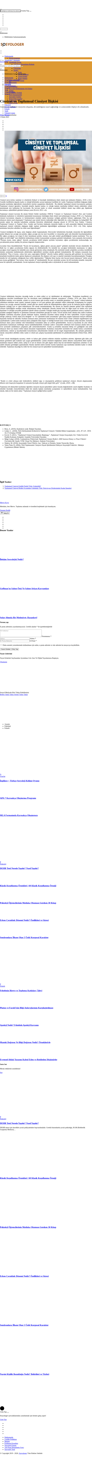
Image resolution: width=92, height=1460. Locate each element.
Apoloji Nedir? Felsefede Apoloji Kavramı (19, 1025)
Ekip (6, 5)
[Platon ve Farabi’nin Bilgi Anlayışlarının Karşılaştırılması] (8, 1003)
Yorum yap (4, 622)
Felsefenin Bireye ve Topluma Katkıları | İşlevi (21, 990)
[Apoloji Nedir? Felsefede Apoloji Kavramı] (8, 1021)
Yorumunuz (46, 636)
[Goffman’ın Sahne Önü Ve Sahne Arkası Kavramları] (19, 584)
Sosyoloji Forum (10, 1445)
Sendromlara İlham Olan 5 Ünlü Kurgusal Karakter (24, 937)
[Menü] (1, 60)
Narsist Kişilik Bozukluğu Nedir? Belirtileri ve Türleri (24, 1374)
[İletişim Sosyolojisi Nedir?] (19, 555)
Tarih (6, 90)
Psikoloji (7, 84)
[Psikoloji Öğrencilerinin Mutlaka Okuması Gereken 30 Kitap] (8, 899)
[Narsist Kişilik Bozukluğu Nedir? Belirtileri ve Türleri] (36, 1370)
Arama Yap (25, 11)
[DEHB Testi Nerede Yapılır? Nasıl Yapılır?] (36, 860)
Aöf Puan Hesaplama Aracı (14, 1447)
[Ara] (30, 11)
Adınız (33, 638)
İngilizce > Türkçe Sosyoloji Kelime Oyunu (19, 781)
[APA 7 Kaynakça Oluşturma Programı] (8, 794)
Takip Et (6, 513)
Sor (1, 1072)
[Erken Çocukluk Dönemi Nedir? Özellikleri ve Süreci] (8, 916)
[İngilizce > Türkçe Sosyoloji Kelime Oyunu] (36, 772)
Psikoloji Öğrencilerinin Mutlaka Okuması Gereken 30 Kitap (28, 903)
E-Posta (33, 641)
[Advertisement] (46, 279)
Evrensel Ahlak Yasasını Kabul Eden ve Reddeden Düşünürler (28, 1059)
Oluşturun (3, 662)
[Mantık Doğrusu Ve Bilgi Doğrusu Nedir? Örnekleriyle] (8, 1038)
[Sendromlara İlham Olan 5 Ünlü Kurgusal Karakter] (8, 933)
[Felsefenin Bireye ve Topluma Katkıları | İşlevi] (36, 982)
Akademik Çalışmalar (12, 80)
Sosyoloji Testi (9, 1449)
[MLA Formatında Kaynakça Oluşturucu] (8, 811)
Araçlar (2, 775)
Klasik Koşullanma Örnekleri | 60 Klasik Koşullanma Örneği (28, 885)
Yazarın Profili (5, 510)
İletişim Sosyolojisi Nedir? (12, 559)
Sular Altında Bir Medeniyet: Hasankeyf (18, 617)
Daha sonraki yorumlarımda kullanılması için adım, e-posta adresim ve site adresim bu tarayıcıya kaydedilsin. (41, 645)
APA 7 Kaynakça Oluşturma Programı (18, 798)
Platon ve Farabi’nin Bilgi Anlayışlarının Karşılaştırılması (26, 1008)
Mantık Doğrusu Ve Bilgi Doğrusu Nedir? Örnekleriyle (25, 1042)
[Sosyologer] (12, 48)
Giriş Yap (4, 29)
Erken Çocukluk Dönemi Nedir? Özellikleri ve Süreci (24, 920)
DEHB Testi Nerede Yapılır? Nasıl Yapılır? (19, 868)
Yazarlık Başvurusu (11, 3)
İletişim (7, 94)
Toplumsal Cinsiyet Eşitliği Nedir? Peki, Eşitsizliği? (22, 486)
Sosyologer (4, 62)
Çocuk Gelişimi (10, 86)
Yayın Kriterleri (14, 58)
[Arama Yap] (1, 9)
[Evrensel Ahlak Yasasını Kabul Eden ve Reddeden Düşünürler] (8, 1055)
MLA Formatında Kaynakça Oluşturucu (19, 815)
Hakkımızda (8, 56)
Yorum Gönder (5, 649)
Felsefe (7, 88)
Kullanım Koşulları (11, 1443)
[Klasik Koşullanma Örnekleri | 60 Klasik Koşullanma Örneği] (8, 881)
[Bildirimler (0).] (1, 31)
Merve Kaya (4, 115)
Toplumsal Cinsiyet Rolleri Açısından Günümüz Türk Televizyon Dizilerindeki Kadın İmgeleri (37, 488)
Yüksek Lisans (9, 92)
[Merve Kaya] (5, 501)
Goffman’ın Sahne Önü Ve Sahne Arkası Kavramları (24, 588)
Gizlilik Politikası (10, 1439)
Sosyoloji (7, 82)
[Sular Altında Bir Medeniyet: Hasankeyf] (19, 613)
